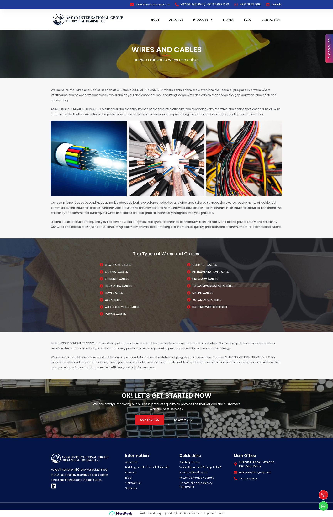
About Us (176, 20)
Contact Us (271, 20)
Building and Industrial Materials (147, 467)
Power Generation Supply (196, 478)
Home (155, 20)
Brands (228, 20)
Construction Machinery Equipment (195, 485)
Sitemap (131, 488)
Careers (130, 472)
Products (200, 20)
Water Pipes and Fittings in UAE (200, 467)
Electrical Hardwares (193, 472)
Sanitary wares (189, 462)
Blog (247, 20)
